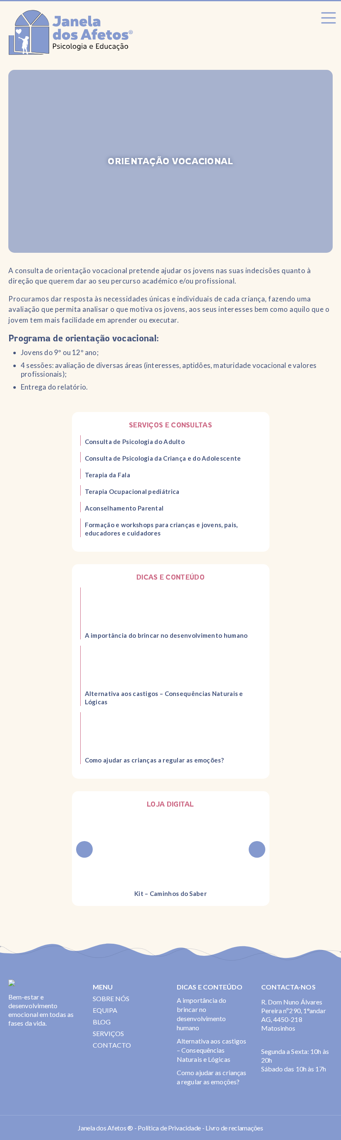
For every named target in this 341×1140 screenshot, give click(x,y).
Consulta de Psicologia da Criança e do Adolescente (163, 458)
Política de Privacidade (169, 1128)
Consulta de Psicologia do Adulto (135, 441)
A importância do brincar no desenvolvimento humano (166, 635)
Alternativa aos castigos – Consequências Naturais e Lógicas (164, 698)
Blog (102, 1022)
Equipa (105, 1010)
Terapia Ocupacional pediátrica (132, 491)
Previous (84, 849)
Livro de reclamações (234, 1128)
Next (257, 849)
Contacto (112, 1045)
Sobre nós (111, 998)
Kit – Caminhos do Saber (170, 893)
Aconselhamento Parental (124, 508)
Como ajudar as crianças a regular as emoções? (154, 760)
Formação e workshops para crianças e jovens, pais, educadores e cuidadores (161, 529)
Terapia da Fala (108, 475)
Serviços (108, 1033)
